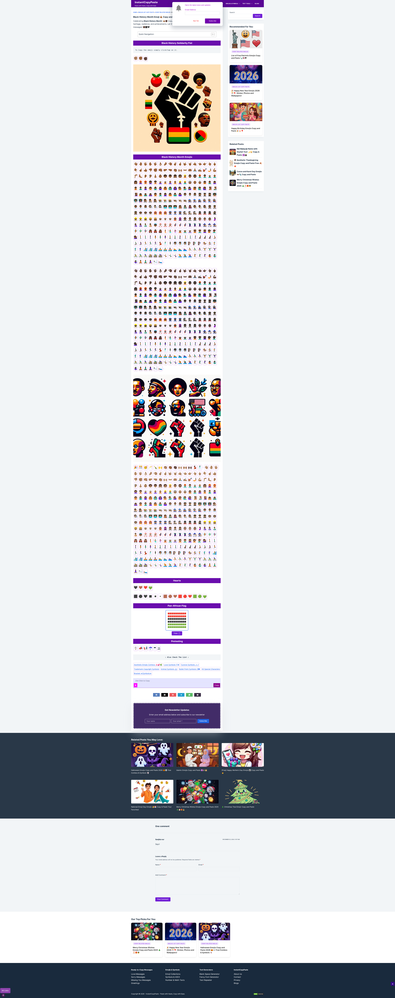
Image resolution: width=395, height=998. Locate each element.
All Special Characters (211, 669)
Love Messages (138, 974)
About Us (238, 974)
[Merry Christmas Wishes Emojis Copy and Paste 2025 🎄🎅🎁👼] (197, 792)
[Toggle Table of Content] (212, 34)
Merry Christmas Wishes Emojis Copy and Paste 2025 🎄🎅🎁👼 (147, 950)
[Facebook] (156, 695)
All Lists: (5, 990)
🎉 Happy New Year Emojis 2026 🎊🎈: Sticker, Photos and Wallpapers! (245, 93)
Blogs (257, 3)
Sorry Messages (138, 977)
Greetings (135, 983)
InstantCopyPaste (146, 2)
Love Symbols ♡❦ (171, 665)
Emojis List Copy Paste (146, 12)
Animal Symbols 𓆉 (169, 669)
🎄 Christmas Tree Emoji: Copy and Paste (238, 807)
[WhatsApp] (189, 695)
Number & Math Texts (175, 980)
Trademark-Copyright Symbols (146, 669)
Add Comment (161, 875)
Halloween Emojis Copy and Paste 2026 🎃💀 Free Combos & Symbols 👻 (213, 950)
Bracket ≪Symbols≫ (143, 673)
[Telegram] (181, 695)
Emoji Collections (172, 974)
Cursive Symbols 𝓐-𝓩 (190, 665)
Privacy (237, 980)
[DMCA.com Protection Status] (259, 994)
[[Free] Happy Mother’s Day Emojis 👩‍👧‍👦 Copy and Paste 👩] (243, 755)
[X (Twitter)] (164, 695)
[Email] (197, 695)
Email (201, 865)
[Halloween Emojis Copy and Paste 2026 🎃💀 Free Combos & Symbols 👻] (152, 755)
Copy (176, 633)
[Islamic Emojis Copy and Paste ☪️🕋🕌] (197, 755)
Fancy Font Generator (209, 977)
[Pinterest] (173, 695)
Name (158, 865)
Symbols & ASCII (172, 977)
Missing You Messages (141, 980)
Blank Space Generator (210, 974)
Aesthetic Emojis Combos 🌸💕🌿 (148, 665)
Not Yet (196, 21)
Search (232, 12)
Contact (237, 977)
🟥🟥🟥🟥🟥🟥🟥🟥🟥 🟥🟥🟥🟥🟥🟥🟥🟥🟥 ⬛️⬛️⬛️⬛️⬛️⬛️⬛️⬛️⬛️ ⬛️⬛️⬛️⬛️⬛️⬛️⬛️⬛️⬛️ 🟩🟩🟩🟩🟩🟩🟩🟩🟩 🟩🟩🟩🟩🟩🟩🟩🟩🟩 (177, 620)
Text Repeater (206, 980)
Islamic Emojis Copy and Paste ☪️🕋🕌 (191, 770)
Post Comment (162, 899)
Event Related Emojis (162, 12)
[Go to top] (392, 984)
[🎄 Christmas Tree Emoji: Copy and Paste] (243, 792)
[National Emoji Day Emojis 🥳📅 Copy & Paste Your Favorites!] (152, 792)
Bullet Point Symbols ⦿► (189, 669)
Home (135, 12)
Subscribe (203, 721)
